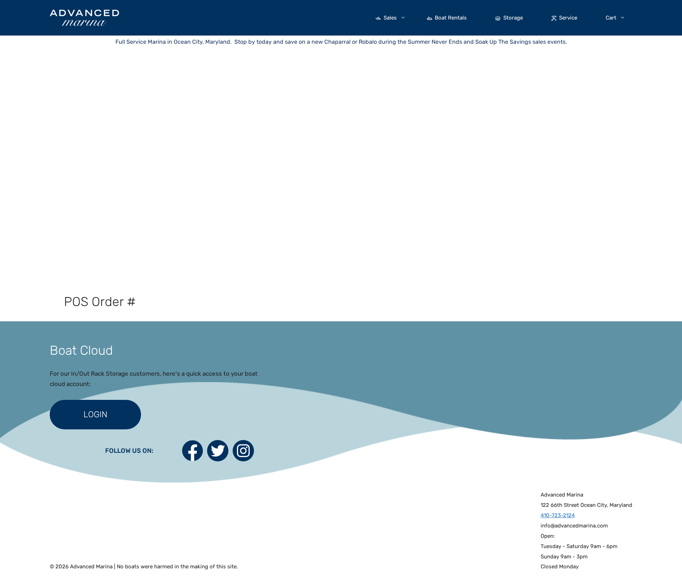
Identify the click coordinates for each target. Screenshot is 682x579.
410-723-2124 (558, 515)
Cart (611, 18)
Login (95, 414)
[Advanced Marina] (84, 17)
